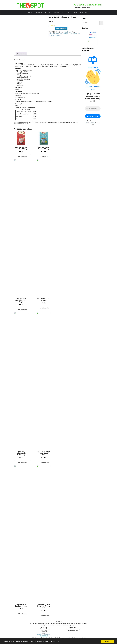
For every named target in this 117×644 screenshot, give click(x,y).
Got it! (107, 641)
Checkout (56, 12)
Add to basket (61, 28)
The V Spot (59, 621)
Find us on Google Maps (43, 634)
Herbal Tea (76, 33)
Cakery (75, 12)
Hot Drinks (67, 32)
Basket (47, 12)
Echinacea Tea (67, 33)
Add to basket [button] (22, 156)
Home (30, 12)
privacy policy (90, 123)
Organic (51, 35)
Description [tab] (21, 54)
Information (84, 12)
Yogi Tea (58, 35)
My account (66, 12)
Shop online (38, 12)
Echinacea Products (55, 33)
